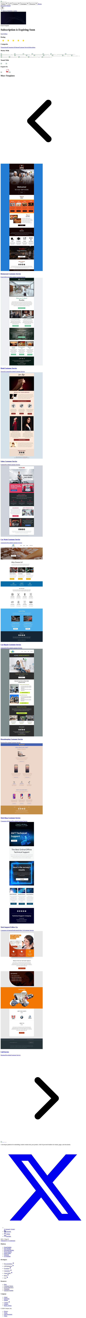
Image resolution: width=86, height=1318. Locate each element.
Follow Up (21, 930)
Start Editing (4, 34)
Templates (6, 1289)
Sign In (3, 5)
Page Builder (7, 1248)
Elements (6, 1255)
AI (9, 4)
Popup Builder (8, 1251)
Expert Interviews (8, 1287)
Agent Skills (7, 1273)
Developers (24, 4)
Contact (6, 1304)
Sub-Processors (8, 1314)
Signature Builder (8, 1290)
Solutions (15, 4)
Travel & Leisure (5, 371)
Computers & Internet (13, 47)
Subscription (32, 47)
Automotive (4, 542)
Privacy (6, 1311)
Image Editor (7, 1253)
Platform (3, 4)
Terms (5, 1313)
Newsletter (13, 277)
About (5, 1297)
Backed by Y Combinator (8, 1240)
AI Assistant (7, 1256)
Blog (5, 1284)
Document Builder (9, 1250)
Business (3, 742)
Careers (6, 1302)
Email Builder (7, 1247)
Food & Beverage (5, 277)
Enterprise (6, 1298)
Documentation (8, 1264)
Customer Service (24, 47)
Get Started (7, 5)
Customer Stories (8, 1286)
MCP (5, 1275)
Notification (15, 930)
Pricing (40, 4)
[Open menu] (2, 7)
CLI (5, 1278)
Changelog (7, 1271)
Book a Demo (8, 1305)
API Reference (8, 1266)
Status (5, 1316)
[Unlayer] (3, 1)
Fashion (3, 464)
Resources (32, 4)
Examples (6, 1268)
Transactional (4, 47)
